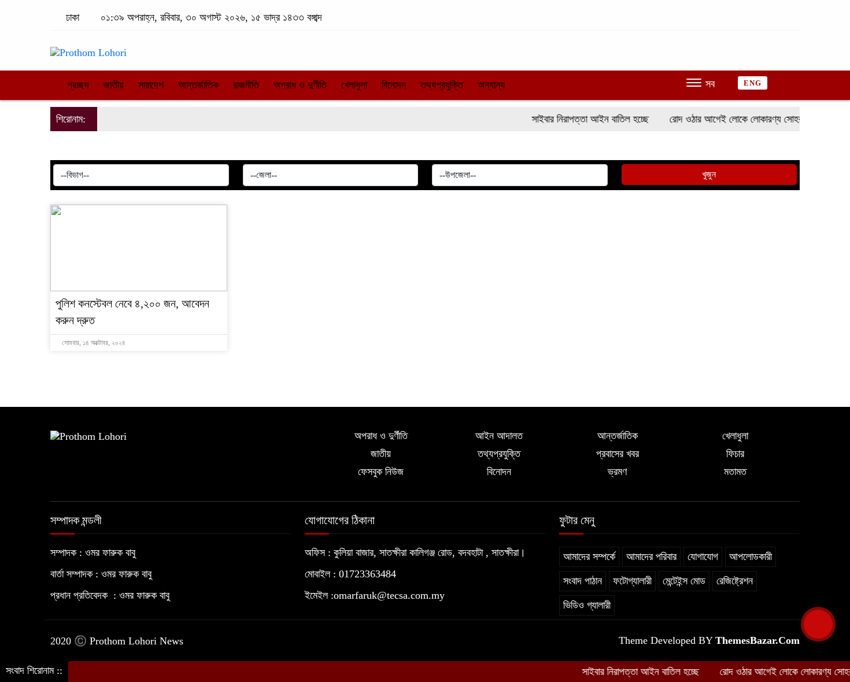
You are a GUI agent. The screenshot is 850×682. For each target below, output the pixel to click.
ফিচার (735, 453)
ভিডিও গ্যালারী (587, 605)
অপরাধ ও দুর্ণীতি (300, 85)
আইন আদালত (499, 436)
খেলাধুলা (354, 85)
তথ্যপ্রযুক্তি (441, 85)
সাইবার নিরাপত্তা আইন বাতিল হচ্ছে (580, 119)
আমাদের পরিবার (651, 556)
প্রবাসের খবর (617, 453)
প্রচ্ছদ (76, 85)
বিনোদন (394, 85)
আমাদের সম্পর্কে (589, 556)
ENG (753, 83)
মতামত (735, 471)
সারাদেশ (151, 85)
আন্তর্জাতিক (198, 85)
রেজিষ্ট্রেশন (734, 581)
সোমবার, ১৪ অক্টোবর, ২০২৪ (92, 343)
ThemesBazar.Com (757, 640)
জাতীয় (114, 85)
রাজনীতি (246, 85)
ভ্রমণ (617, 471)
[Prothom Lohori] (88, 47)
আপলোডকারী (750, 556)
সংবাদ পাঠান (582, 581)
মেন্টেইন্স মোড (684, 581)
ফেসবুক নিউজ (381, 471)
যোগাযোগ (703, 556)
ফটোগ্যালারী (632, 581)
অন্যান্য (491, 85)
